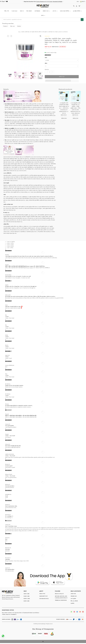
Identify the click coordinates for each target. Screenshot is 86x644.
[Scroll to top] (43, 641)
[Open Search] (73, 6)
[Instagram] (2, 1)
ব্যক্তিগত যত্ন (46, 11)
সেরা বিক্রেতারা (37, 11)
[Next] (62, 1)
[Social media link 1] (33, 633)
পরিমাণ (46, 63)
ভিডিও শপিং (6, 11)
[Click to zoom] (40, 36)
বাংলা (77, 1)
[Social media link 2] (39, 633)
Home (19, 31)
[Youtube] (7, 1)
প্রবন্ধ (42, 15)
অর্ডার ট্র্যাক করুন (74, 596)
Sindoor (19, 26)
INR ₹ (83, 1)
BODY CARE (27, 598)
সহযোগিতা (72, 603)
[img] (8, 250)
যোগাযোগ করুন (73, 593)
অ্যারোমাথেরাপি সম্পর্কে (43, 596)
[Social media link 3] (46, 633)
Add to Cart (61, 76)
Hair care (12, 26)
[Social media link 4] (52, 633)
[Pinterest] (5, 1)
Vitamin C (5, 26)
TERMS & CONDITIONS (61, 600)
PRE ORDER (29, 11)
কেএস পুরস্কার (73, 598)
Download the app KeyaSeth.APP (58, 1)
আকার (46, 57)
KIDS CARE (26, 601)
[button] (48, 55)
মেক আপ (54, 11)
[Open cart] (79, 6)
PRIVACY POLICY (59, 593)
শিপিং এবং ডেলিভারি (74, 601)
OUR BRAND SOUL (44, 598)
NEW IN (22, 11)
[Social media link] (71, 612)
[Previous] (23, 1)
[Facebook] (0, 1)
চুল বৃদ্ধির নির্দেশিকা (77, 11)
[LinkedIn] (3, 1)
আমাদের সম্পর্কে (42, 593)
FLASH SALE (14, 11)
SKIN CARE (26, 593)
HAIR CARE (27, 596)
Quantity (47, 69)
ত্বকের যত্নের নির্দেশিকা (64, 11)
